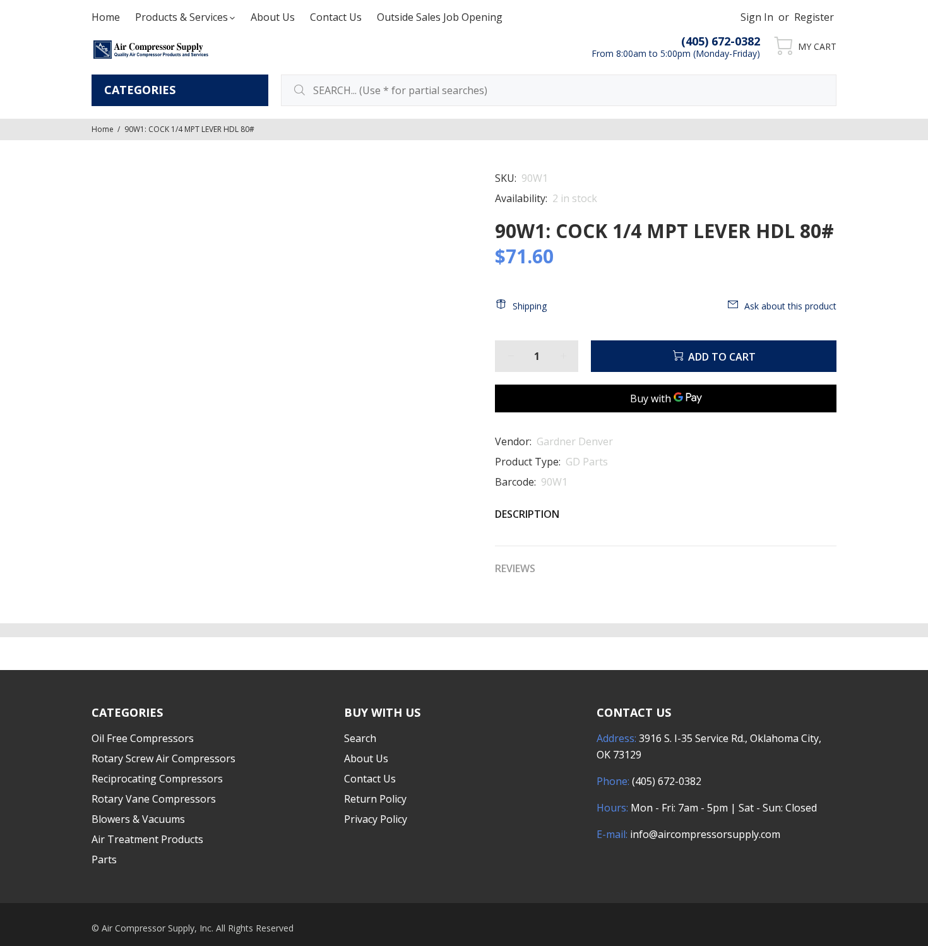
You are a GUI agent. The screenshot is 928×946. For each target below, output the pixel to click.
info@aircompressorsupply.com (705, 834)
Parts (104, 859)
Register (814, 17)
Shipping (530, 306)
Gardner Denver (575, 441)
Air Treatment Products (147, 839)
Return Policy (375, 799)
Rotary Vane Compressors (154, 799)
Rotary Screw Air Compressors (163, 758)
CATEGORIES (139, 89)
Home (103, 129)
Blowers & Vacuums (138, 819)
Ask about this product (790, 306)
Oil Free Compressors (143, 738)
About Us (366, 758)
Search (360, 738)
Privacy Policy (375, 819)
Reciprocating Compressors (157, 779)
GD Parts (587, 462)
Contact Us (370, 779)
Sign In (757, 17)
